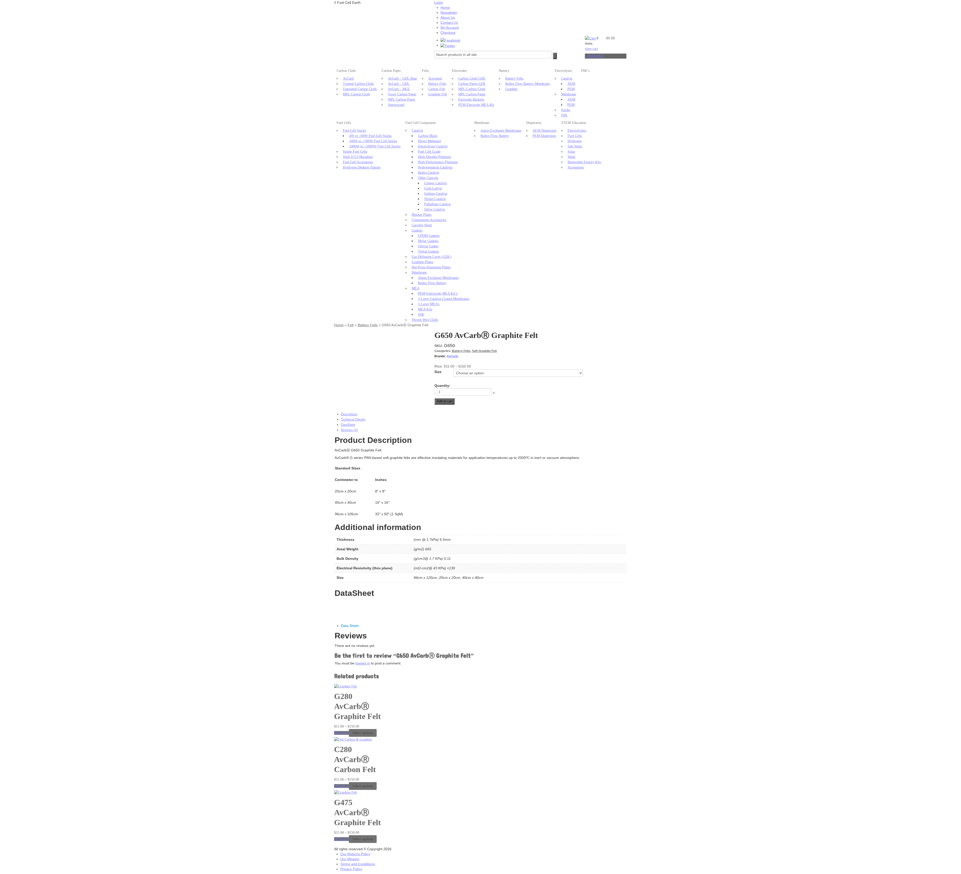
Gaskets (417, 230)
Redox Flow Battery (432, 283)
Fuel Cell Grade (429, 151)
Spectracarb (396, 105)
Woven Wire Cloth (425, 320)
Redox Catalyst (428, 172)
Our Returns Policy (355, 854)
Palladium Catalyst (437, 204)
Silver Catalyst (434, 209)
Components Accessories (429, 220)
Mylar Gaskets (428, 241)
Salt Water (575, 146)
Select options (362, 733)
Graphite (511, 89)
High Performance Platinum (438, 162)
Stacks (565, 110)
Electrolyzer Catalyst (432, 146)
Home (445, 8)
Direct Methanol (429, 141)
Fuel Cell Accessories (358, 162)
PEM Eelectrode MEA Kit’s (437, 293)
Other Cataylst (428, 178)
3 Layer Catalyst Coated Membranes (443, 299)
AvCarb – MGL (399, 89)
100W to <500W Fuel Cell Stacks (373, 141)
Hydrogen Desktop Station (361, 167)
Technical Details (353, 419)
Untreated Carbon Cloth (360, 89)
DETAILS (341, 733)
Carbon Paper (391, 71)
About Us (447, 18)
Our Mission (349, 859)
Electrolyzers (577, 130)
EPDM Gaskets (428, 236)
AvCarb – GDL (399, 84)
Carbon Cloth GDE (472, 78)
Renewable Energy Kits (584, 162)
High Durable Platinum (434, 157)
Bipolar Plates (421, 215)
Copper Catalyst (435, 183)
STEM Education (573, 123)
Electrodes (459, 71)
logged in (362, 663)
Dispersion (533, 123)
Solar (571, 151)
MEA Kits (425, 309)
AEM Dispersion (544, 130)
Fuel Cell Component (420, 123)
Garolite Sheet (422, 225)
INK (564, 115)
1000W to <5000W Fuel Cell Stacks (374, 146)
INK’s (585, 71)
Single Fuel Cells (355, 151)
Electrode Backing (471, 99)
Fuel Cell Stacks (354, 130)
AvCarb (348, 78)
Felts (425, 71)
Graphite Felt (437, 94)
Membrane (568, 94)
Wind (571, 157)
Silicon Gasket (428, 246)
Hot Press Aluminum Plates (431, 267)
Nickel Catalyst (435, 199)
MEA (415, 288)
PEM (571, 89)
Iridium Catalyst (435, 194)
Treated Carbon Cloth (358, 84)
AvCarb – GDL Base (402, 78)
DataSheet (348, 425)
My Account (449, 28)
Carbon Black (427, 136)
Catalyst (566, 78)
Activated (435, 78)
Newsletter (448, 13)
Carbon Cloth (346, 71)
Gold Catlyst (433, 188)
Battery (504, 71)
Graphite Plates (422, 262)
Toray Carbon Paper (402, 94)
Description (349, 414)
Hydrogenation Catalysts (435, 167)
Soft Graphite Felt (484, 351)
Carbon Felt (436, 89)
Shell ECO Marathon (358, 157)
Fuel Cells (344, 123)
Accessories (576, 167)
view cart (591, 49)
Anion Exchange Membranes (438, 278)
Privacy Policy (351, 869)
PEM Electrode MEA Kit (476, 105)
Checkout (447, 33)
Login (438, 3)
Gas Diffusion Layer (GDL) (431, 257)
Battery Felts (437, 84)
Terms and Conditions (357, 864)
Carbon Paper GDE (472, 84)
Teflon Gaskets (428, 251)
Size (437, 372)
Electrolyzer (563, 71)
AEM (571, 84)
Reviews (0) (349, 430)
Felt (351, 325)
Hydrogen (575, 141)
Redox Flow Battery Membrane (527, 84)
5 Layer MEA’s (428, 304)
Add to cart (444, 401)
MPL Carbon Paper (401, 99)
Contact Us (449, 23)
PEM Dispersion (544, 136)
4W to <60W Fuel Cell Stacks (370, 136)
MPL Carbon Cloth (356, 94)
